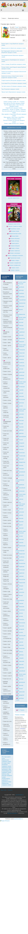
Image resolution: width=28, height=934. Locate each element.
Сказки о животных (15, 250)
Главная (4, 18)
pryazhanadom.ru (20, 794)
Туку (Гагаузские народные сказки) (10, 89)
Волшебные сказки (15, 228)
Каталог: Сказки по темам (15, 226)
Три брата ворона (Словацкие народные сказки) (13, 86)
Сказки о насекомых (15, 253)
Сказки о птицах (15, 248)
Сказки (17, 27)
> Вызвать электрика (20, 714)
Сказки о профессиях (15, 265)
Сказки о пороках (15, 270)
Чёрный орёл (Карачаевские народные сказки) (13, 92)
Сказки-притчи (15, 243)
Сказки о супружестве (15, 262)
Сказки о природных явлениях (15, 255)
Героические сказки (15, 258)
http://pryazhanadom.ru (12, 813)
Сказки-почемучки (15, 245)
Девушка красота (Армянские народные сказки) (13, 48)
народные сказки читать (14, 224)
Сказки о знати (15, 267)
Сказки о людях (15, 260)
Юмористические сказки (15, 233)
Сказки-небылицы (15, 238)
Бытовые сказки (15, 231)
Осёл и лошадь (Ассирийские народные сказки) (13, 64)
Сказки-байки (15, 236)
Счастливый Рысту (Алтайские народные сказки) (13, 83)
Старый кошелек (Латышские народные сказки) (13, 80)
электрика (22, 728)
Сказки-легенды (15, 241)
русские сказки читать (13, 198)
